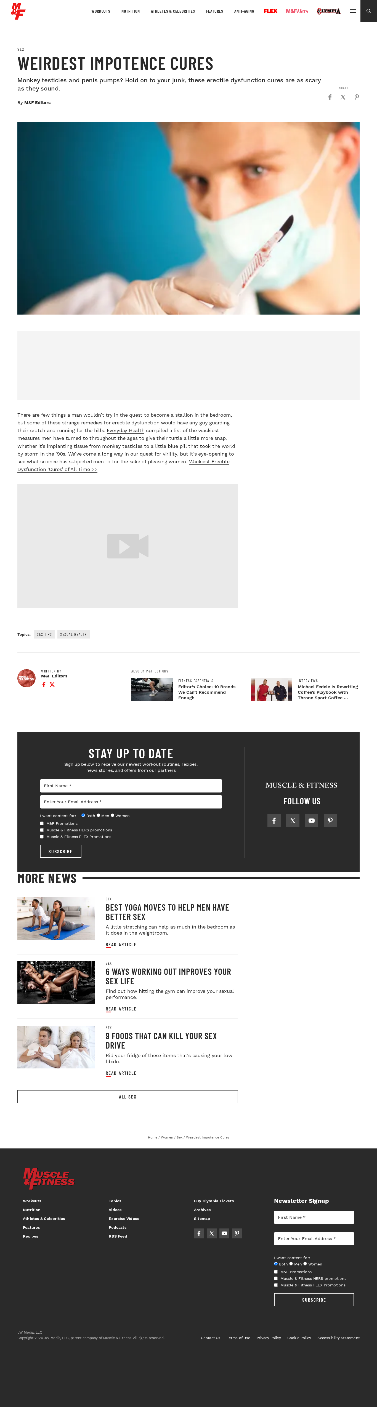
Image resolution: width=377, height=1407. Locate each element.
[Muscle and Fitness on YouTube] (311, 820)
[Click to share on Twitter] (343, 97)
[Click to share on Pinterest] (357, 97)
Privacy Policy (269, 1338)
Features (214, 11)
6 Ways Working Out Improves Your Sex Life (168, 976)
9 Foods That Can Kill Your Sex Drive (161, 1040)
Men (105, 815)
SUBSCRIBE (61, 851)
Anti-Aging (244, 11)
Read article (121, 944)
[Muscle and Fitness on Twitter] (292, 820)
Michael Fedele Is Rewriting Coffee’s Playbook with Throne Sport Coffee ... (328, 692)
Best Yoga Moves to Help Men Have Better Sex (167, 912)
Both (90, 815)
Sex (21, 49)
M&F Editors (37, 102)
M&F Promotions (62, 823)
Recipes (30, 1236)
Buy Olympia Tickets (214, 1201)
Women (122, 815)
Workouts (100, 11)
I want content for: (58, 815)
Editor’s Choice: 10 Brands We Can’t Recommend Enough (207, 692)
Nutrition (130, 11)
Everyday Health (125, 430)
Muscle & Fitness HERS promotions (79, 830)
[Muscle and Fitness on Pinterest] (330, 820)
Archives (202, 1209)
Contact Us (211, 1338)
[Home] (18, 17)
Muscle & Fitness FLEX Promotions (78, 836)
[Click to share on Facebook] (329, 97)
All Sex (128, 1097)
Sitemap (202, 1218)
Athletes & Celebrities (173, 11)
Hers (297, 11)
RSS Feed (118, 1236)
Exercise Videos (124, 1218)
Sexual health (73, 634)
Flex (271, 11)
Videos (115, 1209)
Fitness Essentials (196, 681)
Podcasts (117, 1227)
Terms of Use (238, 1338)
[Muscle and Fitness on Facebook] (274, 820)
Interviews (308, 681)
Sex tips (44, 634)
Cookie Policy (299, 1338)
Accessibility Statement (338, 1338)
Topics (115, 1201)
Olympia (329, 11)
